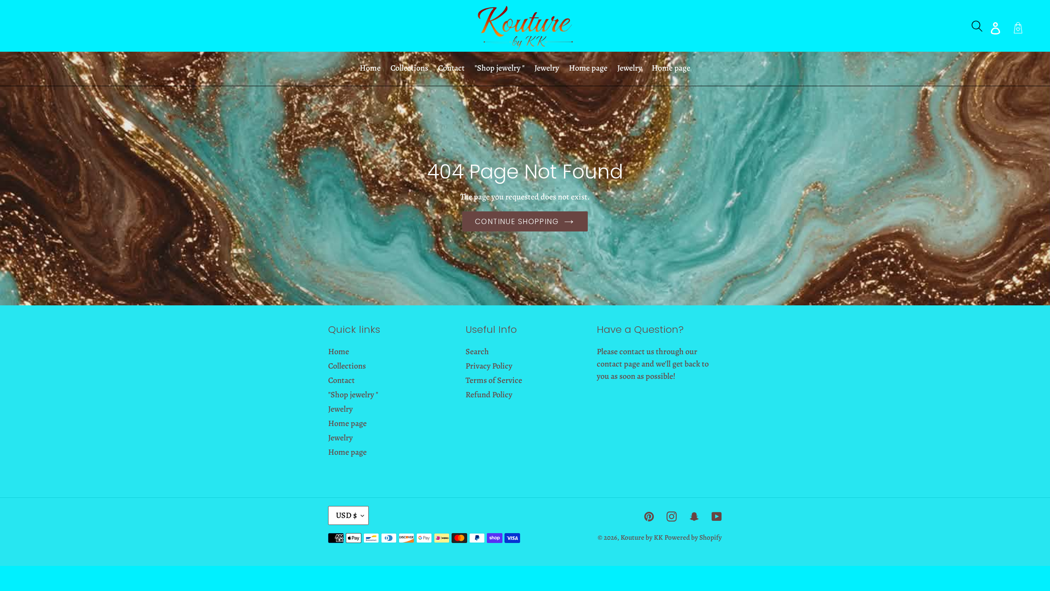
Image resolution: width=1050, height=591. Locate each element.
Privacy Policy (489, 365)
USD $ (346, 515)
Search (477, 351)
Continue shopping (517, 221)
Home (338, 351)
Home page (347, 423)
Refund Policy (489, 394)
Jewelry (340, 409)
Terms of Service (494, 380)
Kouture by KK (642, 537)
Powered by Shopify (693, 537)
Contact (341, 380)
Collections (347, 365)
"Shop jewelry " (353, 394)
